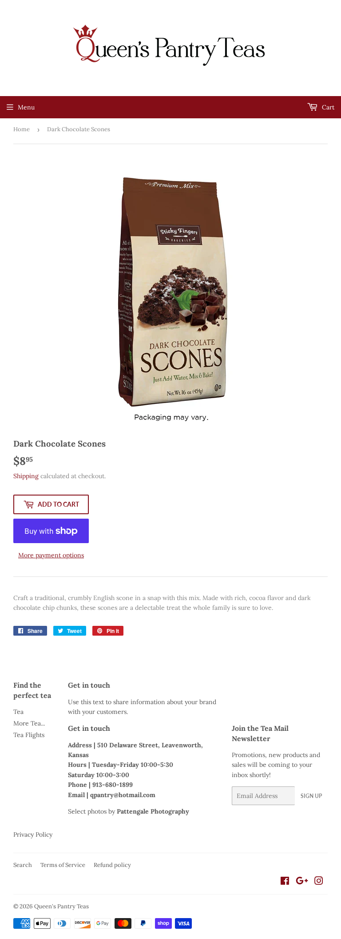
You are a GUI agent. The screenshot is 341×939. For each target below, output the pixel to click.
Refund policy (112, 865)
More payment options (51, 555)
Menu (26, 107)
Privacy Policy (32, 834)
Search (22, 865)
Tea (18, 712)
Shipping (26, 476)
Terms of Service (62, 865)
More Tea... (29, 723)
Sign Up (311, 796)
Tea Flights (28, 735)
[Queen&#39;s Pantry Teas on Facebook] (284, 882)
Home (21, 129)
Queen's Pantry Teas (61, 906)
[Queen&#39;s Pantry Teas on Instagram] (318, 882)
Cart (327, 107)
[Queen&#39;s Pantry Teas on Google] (302, 882)
